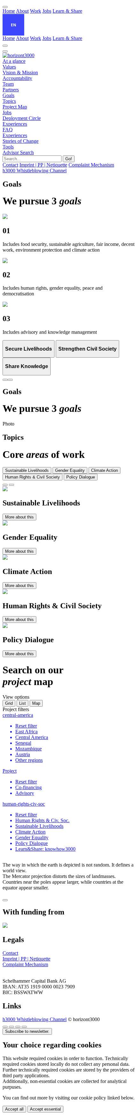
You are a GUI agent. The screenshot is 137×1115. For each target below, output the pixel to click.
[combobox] (13, 25)
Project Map (15, 106)
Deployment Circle (22, 118)
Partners (11, 89)
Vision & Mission (20, 72)
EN (13, 24)
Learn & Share (67, 11)
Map (36, 703)
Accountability (17, 78)
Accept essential (45, 1109)
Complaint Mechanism (25, 964)
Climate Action (104, 470)
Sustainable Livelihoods (27, 470)
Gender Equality (70, 470)
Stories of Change (21, 141)
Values (9, 66)
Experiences (15, 124)
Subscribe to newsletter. (27, 1031)
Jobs (46, 11)
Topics (9, 101)
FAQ (8, 129)
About (22, 11)
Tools (8, 146)
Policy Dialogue (80, 477)
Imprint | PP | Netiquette (26, 958)
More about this (19, 517)
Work (35, 11)
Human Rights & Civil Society (32, 477)
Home (9, 11)
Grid (9, 703)
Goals (8, 95)
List (22, 703)
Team (8, 84)
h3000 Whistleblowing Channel (35, 1019)
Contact (10, 953)
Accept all (14, 1109)
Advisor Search (18, 152)
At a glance (14, 61)
